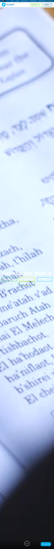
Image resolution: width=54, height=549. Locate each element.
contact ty (35, 5)
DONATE (27, 283)
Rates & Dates (42, 1)
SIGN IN (44, 279)
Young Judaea (4, 1)
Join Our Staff (24, 1)
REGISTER (27, 279)
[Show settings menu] (52, 547)
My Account (49, 1)
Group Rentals (33, 1)
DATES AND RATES (9, 279)
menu (47, 5)
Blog (12, 1)
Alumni (17, 1)
